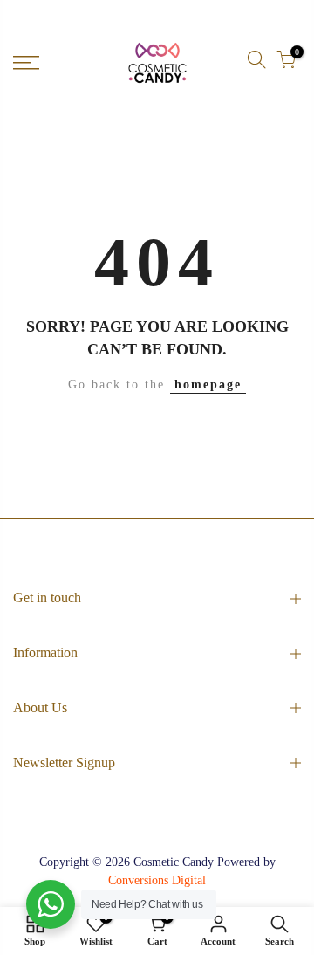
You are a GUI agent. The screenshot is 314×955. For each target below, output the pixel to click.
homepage (208, 384)
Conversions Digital (157, 880)
